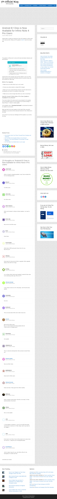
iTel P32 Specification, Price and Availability (11, 152)
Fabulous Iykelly (9, 358)
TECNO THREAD (42, 5)
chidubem (32, 472)
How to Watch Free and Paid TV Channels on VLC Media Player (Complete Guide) (16, 482)
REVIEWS (35, 5)
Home (21, 5)
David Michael (9, 446)
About (26, 496)
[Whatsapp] (10, 146)
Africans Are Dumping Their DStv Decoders (44, 487)
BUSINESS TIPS (28, 5)
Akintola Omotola (9, 382)
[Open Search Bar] (54, 5)
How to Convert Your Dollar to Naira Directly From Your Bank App (46, 58)
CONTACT (50, 5)
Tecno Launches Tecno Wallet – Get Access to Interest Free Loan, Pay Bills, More (42, 477)
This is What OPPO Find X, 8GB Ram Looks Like (11, 151)
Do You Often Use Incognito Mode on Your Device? (16, 137)
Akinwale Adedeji (9, 282)
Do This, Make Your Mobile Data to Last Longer (15, 141)
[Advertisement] (28, 15)
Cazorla (7, 319)
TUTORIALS (5, 149)
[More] (14, 146)
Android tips (5, 150)
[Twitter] (5, 146)
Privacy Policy (31, 496)
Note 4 (23, 39)
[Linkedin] (8, 146)
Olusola (31, 487)
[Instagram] (12, 146)
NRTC (31, 484)
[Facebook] (3, 146)
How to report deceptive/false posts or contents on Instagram (45, 71)
